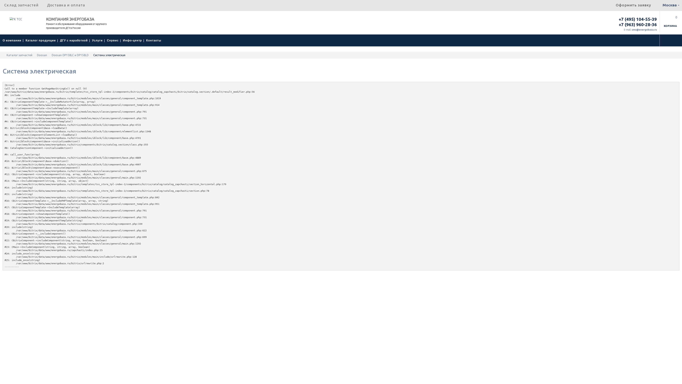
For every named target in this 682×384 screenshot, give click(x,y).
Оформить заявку (633, 5)
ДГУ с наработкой (74, 40)
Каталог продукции (41, 40)
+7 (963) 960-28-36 (638, 24)
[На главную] (4, 55)
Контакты (153, 40)
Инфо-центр (132, 40)
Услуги (97, 40)
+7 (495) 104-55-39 (638, 19)
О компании (12, 40)
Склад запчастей (21, 5)
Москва (670, 5)
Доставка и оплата (66, 5)
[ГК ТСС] (23, 20)
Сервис (113, 40)
